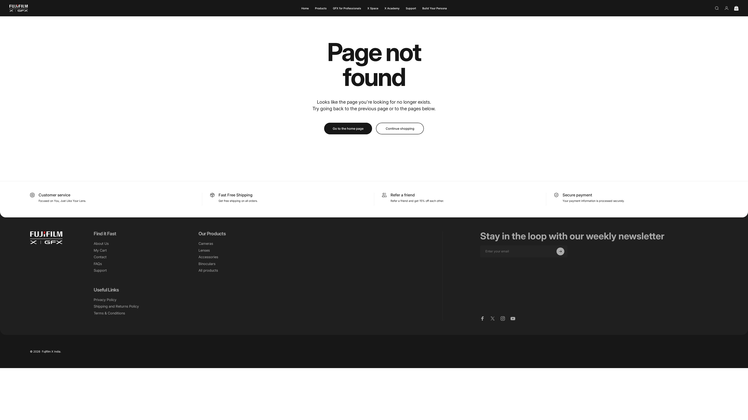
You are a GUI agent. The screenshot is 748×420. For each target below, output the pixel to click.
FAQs (98, 264)
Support (100, 270)
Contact (100, 257)
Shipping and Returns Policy (116, 306)
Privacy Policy (105, 300)
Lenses (204, 250)
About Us (101, 244)
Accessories (208, 257)
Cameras (205, 244)
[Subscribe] (560, 251)
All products (208, 270)
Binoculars (206, 264)
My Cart (100, 250)
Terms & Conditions (109, 313)
